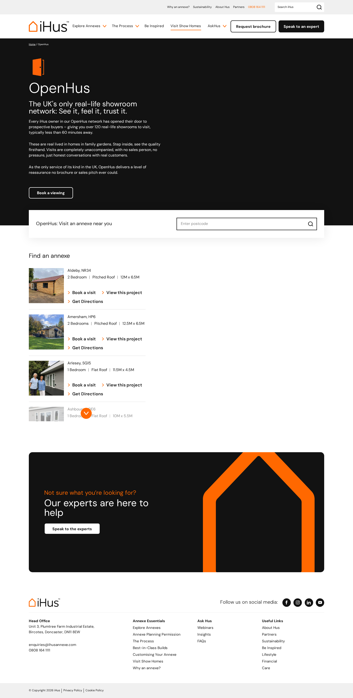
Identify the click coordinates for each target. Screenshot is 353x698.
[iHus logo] (49, 26)
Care (266, 668)
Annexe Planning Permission (157, 635)
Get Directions (87, 302)
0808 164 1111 (256, 7)
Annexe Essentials (149, 621)
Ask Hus (204, 621)
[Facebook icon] (286, 602)
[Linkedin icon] (309, 602)
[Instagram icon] (297, 602)
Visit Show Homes (185, 26)
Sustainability (202, 7)
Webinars (205, 628)
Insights (204, 635)
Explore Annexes (86, 26)
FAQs (201, 641)
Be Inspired (154, 26)
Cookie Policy (94, 690)
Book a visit (84, 293)
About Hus (222, 7)
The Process (122, 26)
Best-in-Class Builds (150, 648)
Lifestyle (269, 655)
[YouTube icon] (320, 602)
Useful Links (272, 621)
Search (310, 224)
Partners (238, 7)
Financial (269, 661)
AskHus (214, 26)
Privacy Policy (72, 690)
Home (32, 44)
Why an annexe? (178, 7)
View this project (124, 293)
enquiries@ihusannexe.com (52, 645)
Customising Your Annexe (154, 655)
